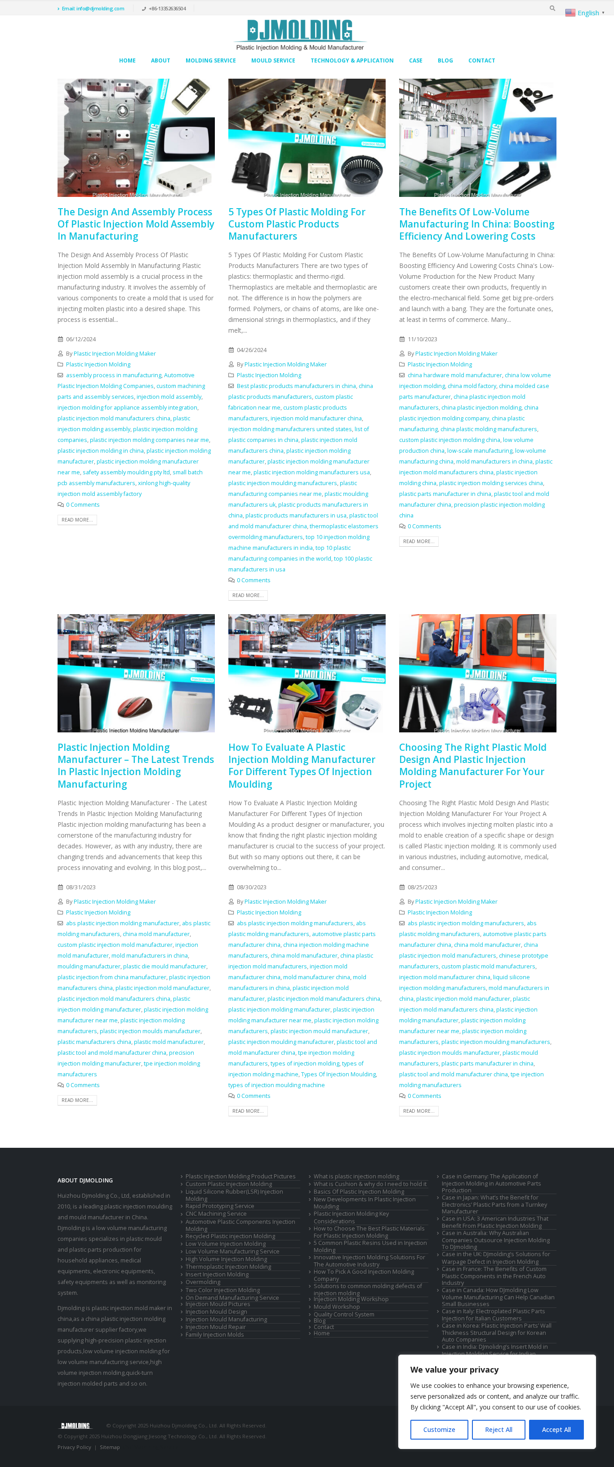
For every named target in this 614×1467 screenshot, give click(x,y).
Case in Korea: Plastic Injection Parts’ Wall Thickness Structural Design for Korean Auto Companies (497, 1332)
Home (127, 60)
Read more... (77, 520)
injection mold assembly (169, 397)
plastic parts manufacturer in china (445, 494)
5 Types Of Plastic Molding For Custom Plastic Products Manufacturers (296, 224)
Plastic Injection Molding (98, 364)
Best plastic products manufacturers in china (296, 386)
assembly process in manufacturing (113, 375)
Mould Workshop (337, 1307)
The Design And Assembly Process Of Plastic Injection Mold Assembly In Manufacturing (136, 224)
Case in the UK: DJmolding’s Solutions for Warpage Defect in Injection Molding (496, 1257)
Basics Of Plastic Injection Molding (359, 1191)
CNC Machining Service (216, 1213)
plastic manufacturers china (94, 1042)
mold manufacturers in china (494, 461)
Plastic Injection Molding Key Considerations (351, 1217)
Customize (439, 1429)
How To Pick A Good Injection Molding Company (364, 1275)
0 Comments (83, 504)
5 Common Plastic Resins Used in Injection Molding (370, 1246)
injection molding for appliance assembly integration (127, 407)
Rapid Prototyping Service (220, 1206)
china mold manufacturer (156, 934)
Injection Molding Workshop (351, 1299)
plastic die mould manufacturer (164, 966)
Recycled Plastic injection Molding (230, 1236)
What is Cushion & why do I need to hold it (370, 1184)
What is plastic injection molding (356, 1176)
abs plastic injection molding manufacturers (295, 923)
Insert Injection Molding (217, 1274)
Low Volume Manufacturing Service (233, 1251)
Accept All (556, 1429)
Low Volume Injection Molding (226, 1244)
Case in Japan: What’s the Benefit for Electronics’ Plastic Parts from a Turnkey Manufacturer (494, 1204)
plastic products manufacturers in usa (296, 515)
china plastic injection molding (481, 407)
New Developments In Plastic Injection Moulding (365, 1202)
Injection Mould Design (216, 1311)
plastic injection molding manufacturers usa (312, 472)
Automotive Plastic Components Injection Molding (240, 1225)
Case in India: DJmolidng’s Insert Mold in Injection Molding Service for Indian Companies (495, 1353)
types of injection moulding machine (276, 1085)
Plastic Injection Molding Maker (115, 353)
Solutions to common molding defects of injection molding (368, 1289)
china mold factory (472, 386)
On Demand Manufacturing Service (232, 1298)
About (160, 60)
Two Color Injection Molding (223, 1290)
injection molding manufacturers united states (290, 429)
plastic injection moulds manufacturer (150, 1031)
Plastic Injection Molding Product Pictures (241, 1176)
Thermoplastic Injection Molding (228, 1267)
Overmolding (203, 1282)
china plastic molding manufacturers (488, 429)
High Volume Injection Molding (226, 1259)
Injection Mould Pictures (218, 1304)
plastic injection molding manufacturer (279, 1009)
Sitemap (110, 1447)
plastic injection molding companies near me (149, 440)
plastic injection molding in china (101, 451)
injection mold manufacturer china (316, 418)
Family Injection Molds (215, 1334)
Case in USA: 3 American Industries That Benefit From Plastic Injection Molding (495, 1222)
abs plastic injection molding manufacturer (122, 923)
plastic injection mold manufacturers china (114, 418)
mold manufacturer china (316, 977)
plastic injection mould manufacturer (319, 1031)
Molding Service (211, 60)
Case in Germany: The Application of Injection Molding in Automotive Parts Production (491, 1183)
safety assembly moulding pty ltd (126, 472)
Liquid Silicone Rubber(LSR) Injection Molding (234, 1195)
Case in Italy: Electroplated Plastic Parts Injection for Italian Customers (493, 1314)
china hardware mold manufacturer (455, 375)
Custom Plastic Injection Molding (229, 1184)
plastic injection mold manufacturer (162, 988)
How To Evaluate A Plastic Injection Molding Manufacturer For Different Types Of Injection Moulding (301, 765)
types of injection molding (305, 1063)
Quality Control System (344, 1314)
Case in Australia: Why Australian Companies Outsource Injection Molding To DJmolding (496, 1240)
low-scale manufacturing (479, 451)
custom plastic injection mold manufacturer (115, 945)
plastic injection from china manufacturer (112, 977)
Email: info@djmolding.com (93, 8)
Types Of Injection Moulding (338, 1074)
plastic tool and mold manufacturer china (112, 1053)
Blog (445, 60)
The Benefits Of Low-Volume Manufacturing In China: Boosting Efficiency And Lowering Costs (477, 224)
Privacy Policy (74, 1447)
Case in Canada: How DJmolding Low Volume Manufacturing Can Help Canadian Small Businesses (498, 1297)
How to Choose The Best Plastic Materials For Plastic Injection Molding (369, 1232)
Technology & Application (352, 60)
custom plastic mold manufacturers (488, 966)
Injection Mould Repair (216, 1327)
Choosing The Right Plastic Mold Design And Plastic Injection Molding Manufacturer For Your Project (473, 765)
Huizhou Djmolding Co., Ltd (93, 1195)
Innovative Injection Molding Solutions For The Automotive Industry (369, 1260)
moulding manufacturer (89, 966)
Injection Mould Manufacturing (226, 1319)
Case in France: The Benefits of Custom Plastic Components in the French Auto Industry (494, 1276)
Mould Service (273, 60)
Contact (481, 60)
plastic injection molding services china (491, 483)
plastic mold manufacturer (169, 1042)
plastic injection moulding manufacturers (282, 483)
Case (416, 60)
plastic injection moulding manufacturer (281, 1042)
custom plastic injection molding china (449, 440)
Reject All (498, 1429)
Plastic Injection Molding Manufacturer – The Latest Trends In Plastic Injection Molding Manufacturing (136, 765)
